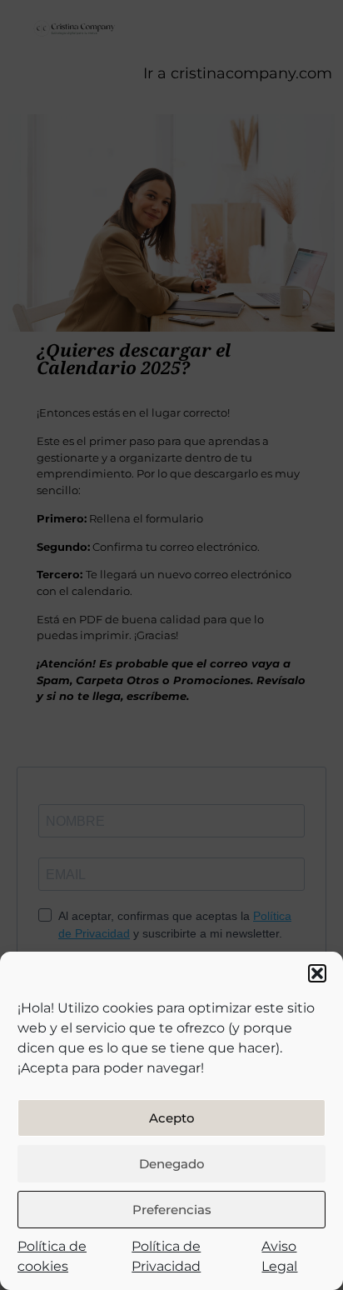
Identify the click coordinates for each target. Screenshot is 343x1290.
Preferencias (171, 1210)
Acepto (172, 1118)
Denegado (172, 1164)
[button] (317, 973)
